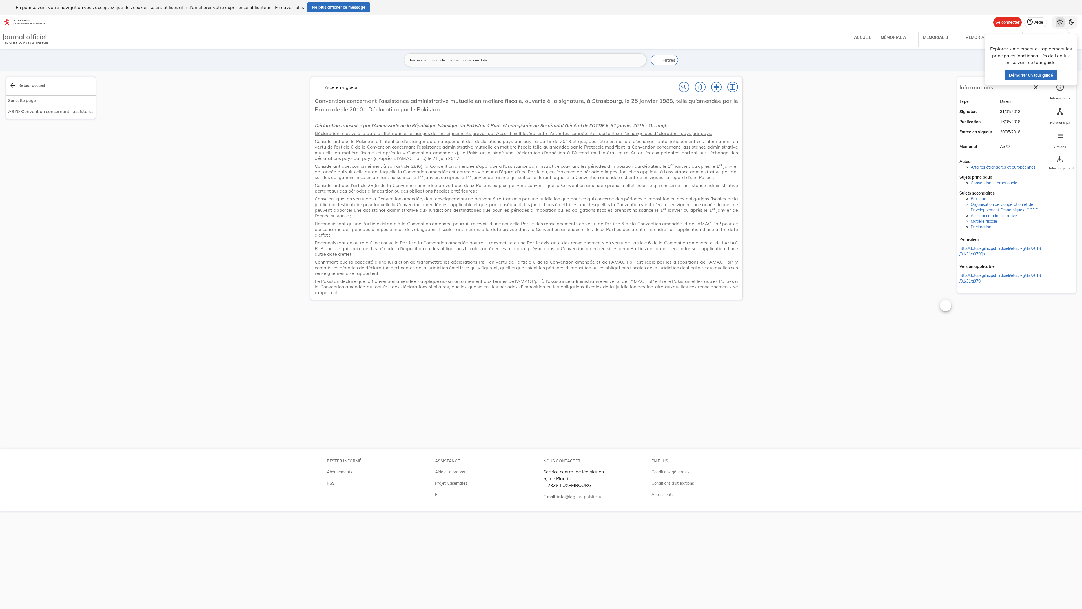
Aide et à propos (450, 472)
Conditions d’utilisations (672, 483)
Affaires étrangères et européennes (1003, 167)
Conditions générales (670, 472)
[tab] (1060, 92)
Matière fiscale (984, 221)
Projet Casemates (451, 483)
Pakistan (978, 198)
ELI (438, 494)
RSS (331, 483)
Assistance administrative (994, 215)
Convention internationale (994, 183)
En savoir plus (289, 7)
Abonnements (339, 472)
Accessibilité (662, 494)
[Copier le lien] (986, 240)
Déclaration (981, 227)
